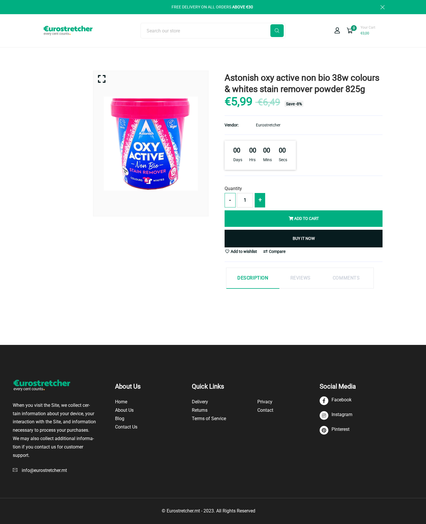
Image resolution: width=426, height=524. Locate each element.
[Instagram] (336, 415)
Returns (199, 410)
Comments (346, 278)
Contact (265, 410)
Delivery (200, 402)
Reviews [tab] (300, 278)
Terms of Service (209, 418)
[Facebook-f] (336, 401)
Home (121, 402)
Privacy (264, 402)
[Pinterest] (334, 430)
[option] (151, 143)
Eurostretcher (268, 125)
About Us (124, 410)
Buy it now (304, 238)
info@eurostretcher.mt (44, 470)
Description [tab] (252, 278)
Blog (119, 418)
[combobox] (213, 30)
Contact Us (126, 427)
